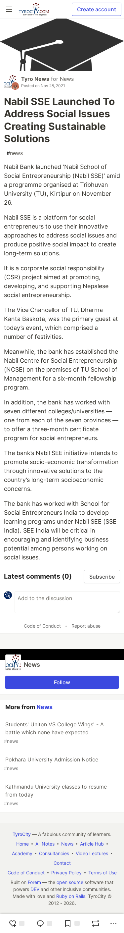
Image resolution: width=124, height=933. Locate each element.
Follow (62, 682)
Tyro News (35, 79)
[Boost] (95, 923)
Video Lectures (92, 853)
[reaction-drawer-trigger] (16, 923)
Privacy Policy (66, 872)
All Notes (45, 844)
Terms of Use (102, 872)
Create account (96, 9)
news (15, 153)
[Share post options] (113, 923)
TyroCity (22, 834)
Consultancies (54, 853)
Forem (34, 882)
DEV (34, 889)
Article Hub (92, 844)
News (67, 79)
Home (22, 844)
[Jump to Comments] (44, 923)
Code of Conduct (42, 626)
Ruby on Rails (70, 896)
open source (70, 882)
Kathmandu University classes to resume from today (55, 794)
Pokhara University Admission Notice (51, 763)
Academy (22, 853)
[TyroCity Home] (34, 9)
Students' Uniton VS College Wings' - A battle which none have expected (54, 732)
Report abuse (86, 626)
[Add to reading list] (71, 923)
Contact (62, 863)
